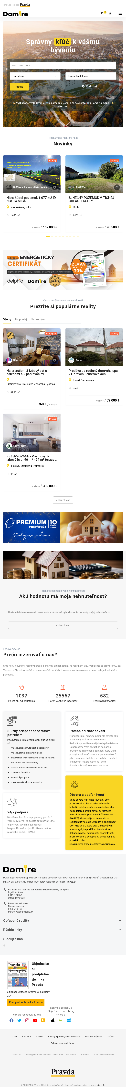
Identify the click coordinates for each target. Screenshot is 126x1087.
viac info (101, 1085)
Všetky (7, 319)
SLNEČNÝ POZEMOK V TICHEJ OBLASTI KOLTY (91, 199)
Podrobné (91, 86)
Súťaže (110, 1036)
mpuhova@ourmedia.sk (20, 911)
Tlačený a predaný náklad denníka (64, 1036)
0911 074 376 (15, 895)
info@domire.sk (16, 898)
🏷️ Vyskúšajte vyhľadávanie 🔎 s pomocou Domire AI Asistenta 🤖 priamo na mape (60, 102)
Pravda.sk (102, 829)
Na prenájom (38, 319)
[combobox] (63, 65)
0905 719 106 (15, 909)
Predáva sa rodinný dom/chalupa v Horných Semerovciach (93, 372)
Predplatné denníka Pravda (26, 1002)
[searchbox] (63, 65)
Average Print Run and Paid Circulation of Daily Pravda (51, 1054)
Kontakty (26, 1036)
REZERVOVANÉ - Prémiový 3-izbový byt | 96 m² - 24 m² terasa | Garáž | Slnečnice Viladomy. (31, 458)
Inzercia (39, 1036)
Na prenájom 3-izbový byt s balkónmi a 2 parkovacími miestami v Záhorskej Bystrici (29, 372)
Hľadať (19, 86)
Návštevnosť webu (94, 1036)
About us (16, 1054)
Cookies (85, 1054)
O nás (14, 1036)
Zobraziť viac (63, 500)
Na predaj (21, 319)
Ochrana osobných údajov (63, 1043)
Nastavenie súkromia (104, 1054)
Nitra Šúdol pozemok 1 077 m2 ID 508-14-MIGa (31, 199)
